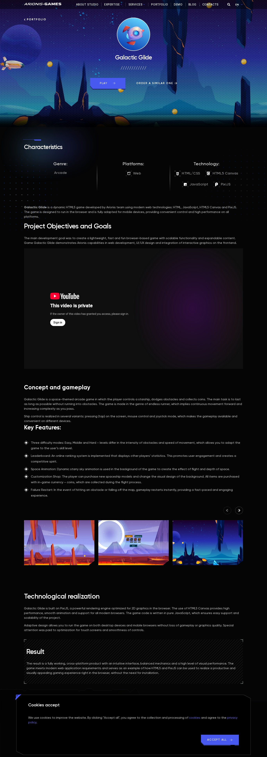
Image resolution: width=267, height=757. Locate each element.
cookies (194, 717)
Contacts (210, 4)
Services (135, 4)
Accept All (217, 739)
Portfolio (159, 4)
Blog (192, 4)
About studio (87, 4)
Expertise (112, 4)
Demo (178, 4)
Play (104, 83)
